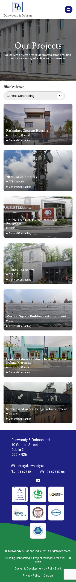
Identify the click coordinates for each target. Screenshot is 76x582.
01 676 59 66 (56, 472)
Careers (49, 575)
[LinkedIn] (38, 480)
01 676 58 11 (27, 472)
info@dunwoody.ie (31, 466)
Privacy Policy (31, 575)
